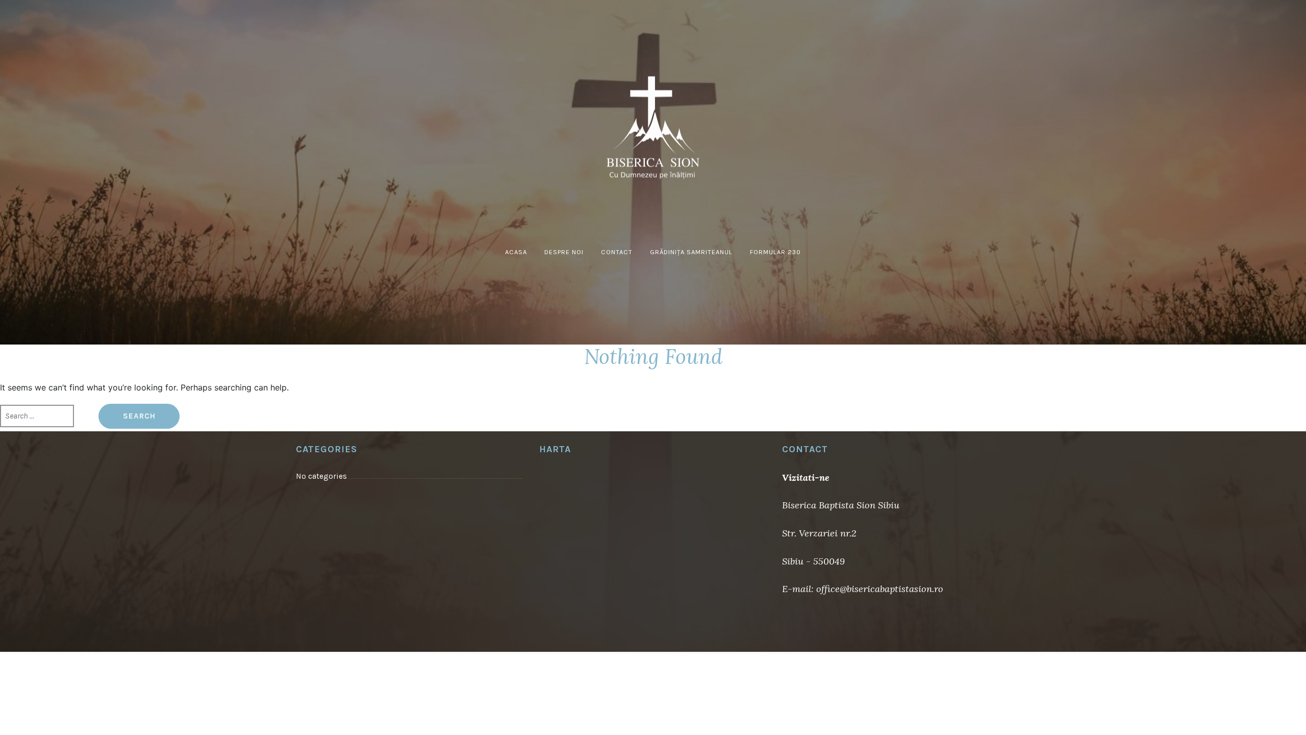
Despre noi (564, 252)
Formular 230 (775, 252)
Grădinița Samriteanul (691, 252)
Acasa (516, 252)
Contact (617, 252)
